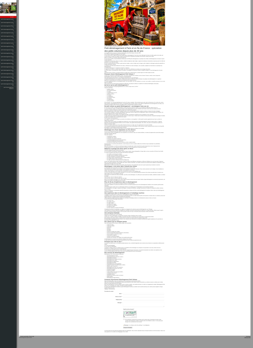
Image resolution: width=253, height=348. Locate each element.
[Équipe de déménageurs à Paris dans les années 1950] (134, 23)
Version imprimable (24, 336)
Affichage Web (247, 337)
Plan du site (31, 336)
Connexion (248, 336)
